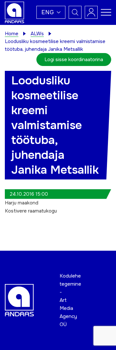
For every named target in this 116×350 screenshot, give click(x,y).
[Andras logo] (14, 12)
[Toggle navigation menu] (106, 12)
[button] (50, 12)
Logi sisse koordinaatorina (73, 59)
